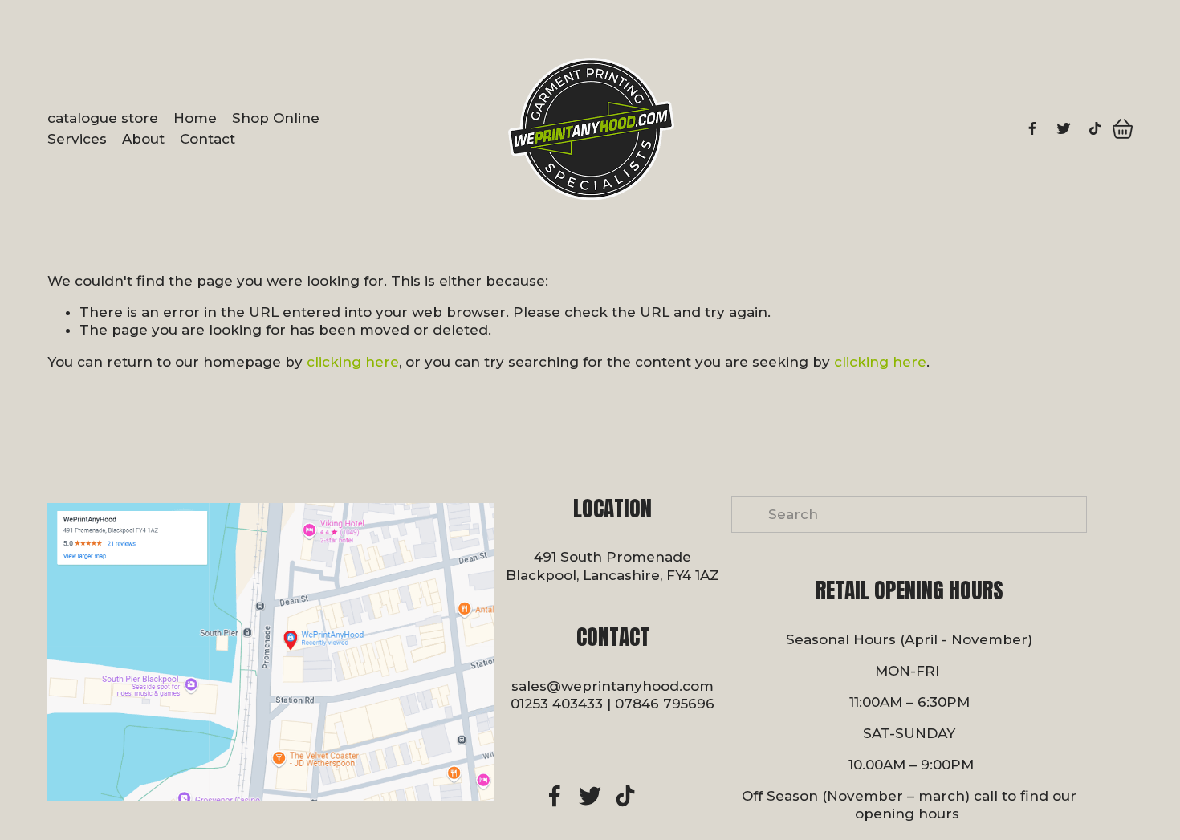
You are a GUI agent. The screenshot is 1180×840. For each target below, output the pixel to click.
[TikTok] (1095, 128)
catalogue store (102, 118)
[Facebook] (1032, 128)
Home (195, 118)
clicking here (353, 362)
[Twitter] (1064, 128)
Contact (207, 139)
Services (77, 139)
